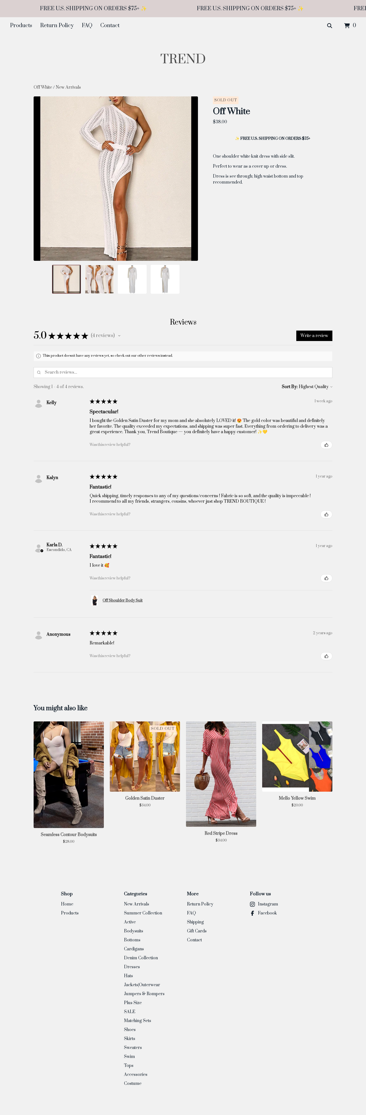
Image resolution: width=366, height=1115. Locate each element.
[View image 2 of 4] (99, 279)
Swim (129, 1056)
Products (21, 25)
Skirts (129, 1039)
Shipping (195, 922)
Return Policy (57, 25)
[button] (119, 336)
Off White (43, 87)
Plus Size (133, 1003)
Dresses (132, 967)
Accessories (135, 1074)
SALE (129, 1012)
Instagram (268, 904)
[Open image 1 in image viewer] (116, 178)
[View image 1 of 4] (66, 279)
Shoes (130, 1030)
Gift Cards (197, 931)
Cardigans (134, 949)
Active (130, 922)
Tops (128, 1065)
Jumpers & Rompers (144, 994)
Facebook (267, 913)
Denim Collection (141, 958)
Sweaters (133, 1047)
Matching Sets (137, 1021)
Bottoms (132, 940)
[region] (183, 8)
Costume (132, 1083)
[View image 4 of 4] (165, 279)
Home (67, 904)
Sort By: (290, 387)
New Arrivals (68, 87)
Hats (128, 976)
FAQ (87, 25)
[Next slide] (191, 179)
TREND (183, 59)
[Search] (329, 26)
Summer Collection (143, 913)
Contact (110, 25)
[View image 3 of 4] (132, 279)
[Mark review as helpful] (326, 445)
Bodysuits (133, 931)
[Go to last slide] (41, 179)
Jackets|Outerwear (142, 985)
